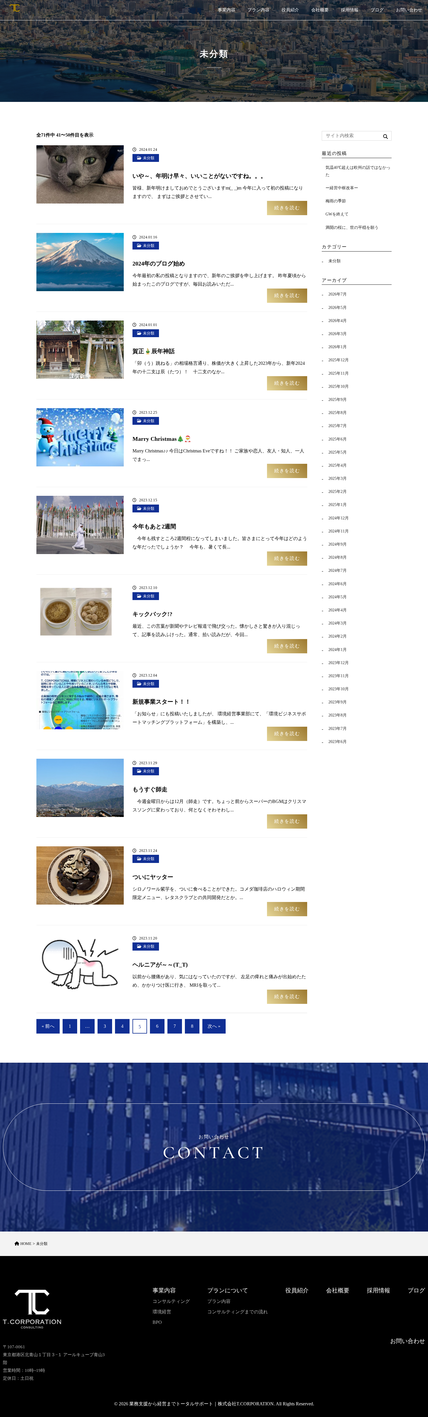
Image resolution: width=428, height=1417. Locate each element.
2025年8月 (337, 413)
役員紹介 (290, 10)
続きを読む (287, 207)
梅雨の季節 (336, 201)
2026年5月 (337, 307)
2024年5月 (337, 597)
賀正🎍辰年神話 (153, 351)
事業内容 (226, 10)
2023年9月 (337, 702)
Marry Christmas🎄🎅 (161, 439)
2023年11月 (338, 676)
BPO (157, 1322)
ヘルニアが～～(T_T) (160, 964)
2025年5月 (337, 452)
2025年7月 (337, 426)
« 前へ (48, 1026)
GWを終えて (337, 214)
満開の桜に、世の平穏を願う (352, 227)
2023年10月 (338, 689)
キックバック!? (152, 614)
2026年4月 (337, 321)
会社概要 (320, 10)
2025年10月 (338, 386)
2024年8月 (337, 557)
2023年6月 (337, 742)
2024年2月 (337, 636)
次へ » (214, 1026)
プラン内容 (258, 10)
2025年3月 (337, 478)
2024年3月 (337, 623)
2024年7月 (337, 570)
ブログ (377, 10)
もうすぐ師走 (149, 789)
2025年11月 (338, 373)
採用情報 (349, 10)
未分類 (148, 158)
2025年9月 (337, 399)
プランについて (227, 1290)
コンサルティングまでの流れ (237, 1311)
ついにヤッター (152, 877)
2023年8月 (337, 715)
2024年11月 (338, 531)
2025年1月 (337, 505)
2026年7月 (337, 294)
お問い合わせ (409, 10)
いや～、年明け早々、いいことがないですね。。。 (199, 176)
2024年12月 (338, 518)
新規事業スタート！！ (161, 701)
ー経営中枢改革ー (342, 188)
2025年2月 (337, 491)
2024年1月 (337, 650)
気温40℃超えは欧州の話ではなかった (358, 171)
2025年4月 (337, 465)
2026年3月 (337, 334)
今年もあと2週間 (154, 526)
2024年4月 (337, 610)
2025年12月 (338, 360)
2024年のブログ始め (158, 263)
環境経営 (162, 1311)
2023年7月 (337, 728)
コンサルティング (171, 1301)
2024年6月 (337, 584)
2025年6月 (337, 439)
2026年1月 (337, 347)
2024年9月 (337, 544)
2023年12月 (338, 663)
